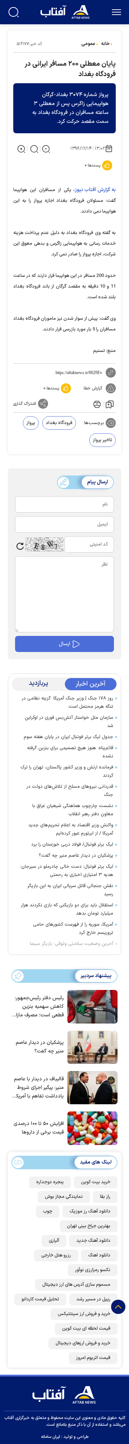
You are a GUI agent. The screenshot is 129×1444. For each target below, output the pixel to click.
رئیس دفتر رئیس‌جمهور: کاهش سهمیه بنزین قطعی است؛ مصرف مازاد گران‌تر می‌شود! (38, 1007)
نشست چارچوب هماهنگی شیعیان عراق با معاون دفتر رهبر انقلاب (72, 810)
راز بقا (105, 1196)
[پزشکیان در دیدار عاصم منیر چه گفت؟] (91, 1047)
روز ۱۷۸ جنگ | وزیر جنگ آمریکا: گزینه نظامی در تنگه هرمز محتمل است (67, 702)
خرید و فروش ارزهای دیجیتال (83, 1343)
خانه (105, 44)
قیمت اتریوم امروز (93, 1357)
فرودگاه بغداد (59, 423)
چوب (47, 1211)
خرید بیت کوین (95, 1182)
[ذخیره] (109, 404)
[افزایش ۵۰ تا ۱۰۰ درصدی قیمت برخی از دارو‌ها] (91, 1127)
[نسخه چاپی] (96, 403)
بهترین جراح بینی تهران (88, 1226)
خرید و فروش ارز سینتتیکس (84, 1314)
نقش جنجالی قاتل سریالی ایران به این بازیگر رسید (70, 890)
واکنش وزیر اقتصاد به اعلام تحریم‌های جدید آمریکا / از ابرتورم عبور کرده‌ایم (70, 829)
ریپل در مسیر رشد (93, 1299)
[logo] (66, 11)
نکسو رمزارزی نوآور (92, 1270)
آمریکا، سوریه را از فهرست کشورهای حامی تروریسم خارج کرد (73, 928)
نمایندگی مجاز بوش (64, 1196)
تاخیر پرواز (102, 440)
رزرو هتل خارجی (56, 1255)
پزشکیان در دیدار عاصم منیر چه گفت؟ (76, 855)
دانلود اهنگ (99, 1255)
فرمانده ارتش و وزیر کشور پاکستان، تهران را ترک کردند (66, 771)
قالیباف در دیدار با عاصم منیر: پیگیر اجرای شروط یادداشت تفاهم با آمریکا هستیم (39, 1088)
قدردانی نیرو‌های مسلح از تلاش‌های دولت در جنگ (69, 790)
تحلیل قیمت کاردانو (40, 1299)
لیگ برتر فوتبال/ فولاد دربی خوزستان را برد (72, 844)
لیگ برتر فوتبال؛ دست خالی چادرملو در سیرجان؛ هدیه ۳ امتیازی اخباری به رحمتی (66, 870)
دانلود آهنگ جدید (93, 1240)
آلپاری (54, 1240)
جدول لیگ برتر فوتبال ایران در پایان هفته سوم (68, 737)
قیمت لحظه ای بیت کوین (86, 1328)
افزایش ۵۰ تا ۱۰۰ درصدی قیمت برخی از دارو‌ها (39, 1128)
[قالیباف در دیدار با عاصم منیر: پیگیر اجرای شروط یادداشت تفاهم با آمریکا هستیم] (91, 1087)
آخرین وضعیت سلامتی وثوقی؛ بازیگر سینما (71, 943)
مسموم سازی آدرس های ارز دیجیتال (76, 1284)
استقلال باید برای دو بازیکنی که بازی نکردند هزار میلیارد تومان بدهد (67, 909)
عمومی (88, 44)
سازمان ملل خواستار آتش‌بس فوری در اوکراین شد (69, 722)
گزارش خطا (92, 388)
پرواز (31, 423)
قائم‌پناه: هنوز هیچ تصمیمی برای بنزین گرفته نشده (70, 752)
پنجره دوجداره (50, 1182)
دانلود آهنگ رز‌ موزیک (90, 1211)
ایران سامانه (50, 1437)
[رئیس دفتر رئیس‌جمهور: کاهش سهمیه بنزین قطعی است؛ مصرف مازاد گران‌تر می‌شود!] (91, 1006)
